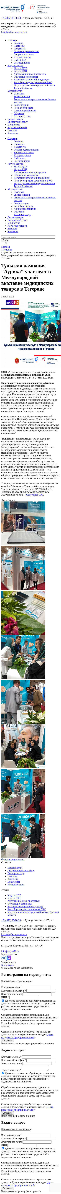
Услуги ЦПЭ (20, 68)
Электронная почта (11, 994)
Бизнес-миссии (22, 96)
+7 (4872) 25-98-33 (11, 18)
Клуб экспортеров (17, 127)
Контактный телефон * (13, 990)
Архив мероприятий (25, 110)
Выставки (19, 93)
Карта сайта (7, 965)
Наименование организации (16, 981)
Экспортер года (22, 116)
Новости (12, 130)
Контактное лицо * (11, 987)
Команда (18, 43)
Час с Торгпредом (23, 107)
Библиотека (14, 124)
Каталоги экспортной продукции (31, 79)
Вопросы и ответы (24, 54)
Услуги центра (15, 65)
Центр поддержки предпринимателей (27, 1036)
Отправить (8, 1040)
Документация (15, 119)
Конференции (21, 105)
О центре (12, 40)
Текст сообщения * (11, 1070)
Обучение (19, 113)
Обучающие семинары (26, 76)
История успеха (16, 884)
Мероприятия (15, 90)
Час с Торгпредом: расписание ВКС (33, 82)
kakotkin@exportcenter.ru (14, 32)
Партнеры (19, 45)
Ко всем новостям (14, 859)
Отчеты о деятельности (26, 51)
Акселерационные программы (30, 74)
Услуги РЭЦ (20, 71)
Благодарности (22, 62)
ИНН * (5, 997)
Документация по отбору (21, 870)
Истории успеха (22, 57)
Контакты (13, 133)
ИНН (4, 1145)
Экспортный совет (18, 121)
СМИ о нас (20, 60)
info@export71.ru (10, 951)
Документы (20, 48)
